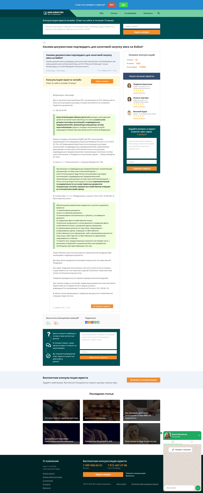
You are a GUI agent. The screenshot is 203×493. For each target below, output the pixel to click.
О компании (130, 13)
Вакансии (47, 488)
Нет (112, 4)
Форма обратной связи (52, 477)
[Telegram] (98, 322)
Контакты (148, 13)
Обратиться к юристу (98, 357)
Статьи (114, 13)
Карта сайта (121, 484)
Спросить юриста (103, 306)
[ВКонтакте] (86, 322)
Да (123, 4)
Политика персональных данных (144, 484)
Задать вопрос (141, 32)
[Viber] (92, 322)
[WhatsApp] (95, 322)
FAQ (101, 13)
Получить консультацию (143, 380)
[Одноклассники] (89, 322)
